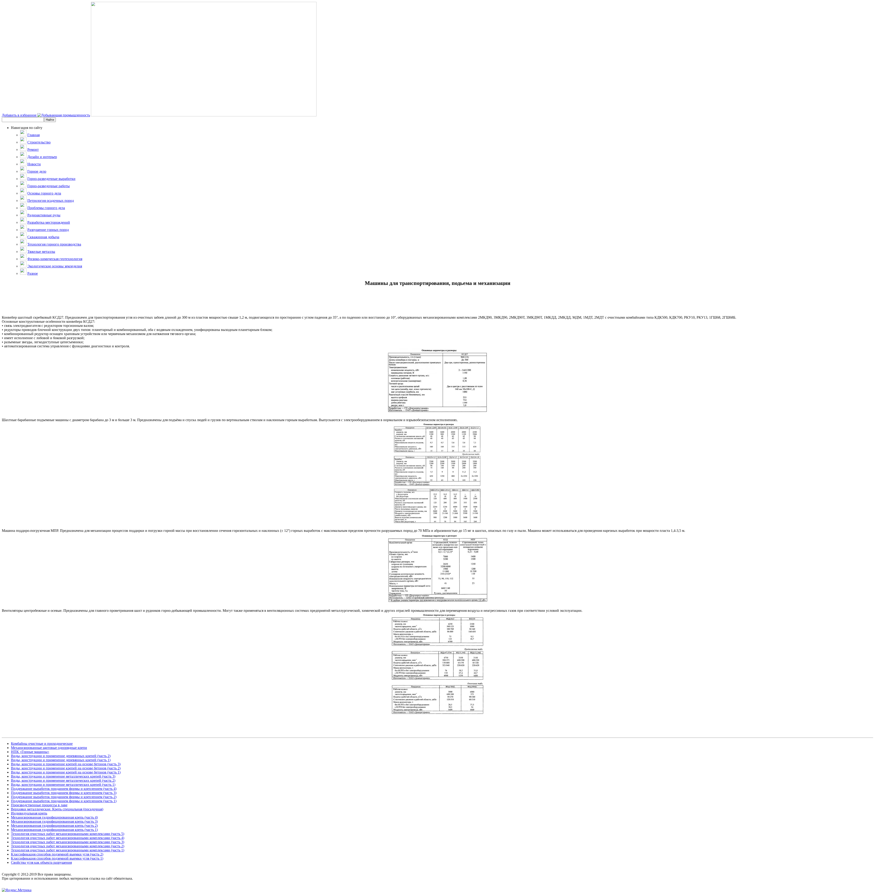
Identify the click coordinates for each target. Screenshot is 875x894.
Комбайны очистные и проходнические (42, 743)
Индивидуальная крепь (29, 813)
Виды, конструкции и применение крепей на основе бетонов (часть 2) (66, 768)
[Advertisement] (437, 305)
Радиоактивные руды (43, 215)
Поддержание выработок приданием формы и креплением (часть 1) (63, 801)
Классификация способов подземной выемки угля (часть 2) (57, 854)
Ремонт (33, 149)
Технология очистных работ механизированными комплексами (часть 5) (67, 834)
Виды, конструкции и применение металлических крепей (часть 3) (63, 776)
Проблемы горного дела (46, 208)
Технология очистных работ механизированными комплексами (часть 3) (67, 842)
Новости (34, 164)
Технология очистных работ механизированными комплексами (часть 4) (67, 838)
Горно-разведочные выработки (51, 179)
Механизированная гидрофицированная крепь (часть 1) (54, 830)
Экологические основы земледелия (54, 266)
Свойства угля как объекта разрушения (41, 862)
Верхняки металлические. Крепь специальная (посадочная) (57, 809)
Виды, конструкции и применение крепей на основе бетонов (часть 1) (66, 772)
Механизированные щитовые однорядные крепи (49, 748)
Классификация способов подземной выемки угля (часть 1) (57, 858)
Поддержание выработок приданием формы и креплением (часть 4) (63, 789)
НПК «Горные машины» (30, 752)
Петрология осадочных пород (50, 200)
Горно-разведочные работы (48, 186)
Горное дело (36, 171)
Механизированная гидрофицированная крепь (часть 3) (54, 821)
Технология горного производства (54, 244)
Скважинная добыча (43, 237)
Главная (33, 135)
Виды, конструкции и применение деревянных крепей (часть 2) (61, 756)
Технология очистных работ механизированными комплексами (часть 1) (67, 850)
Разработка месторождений (48, 222)
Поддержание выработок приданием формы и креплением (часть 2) (63, 797)
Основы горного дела (44, 193)
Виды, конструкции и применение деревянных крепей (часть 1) (61, 760)
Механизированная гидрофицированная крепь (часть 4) (54, 817)
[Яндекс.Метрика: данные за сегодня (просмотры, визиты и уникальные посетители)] (16, 890)
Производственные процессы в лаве (39, 805)
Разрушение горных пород (48, 230)
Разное (32, 273)
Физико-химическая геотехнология (54, 259)
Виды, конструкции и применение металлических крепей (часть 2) (63, 780)
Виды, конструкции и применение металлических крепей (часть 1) (63, 784)
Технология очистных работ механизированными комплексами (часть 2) (67, 846)
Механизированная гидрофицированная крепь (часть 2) (54, 825)
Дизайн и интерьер (42, 157)
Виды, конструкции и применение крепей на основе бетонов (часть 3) (66, 764)
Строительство (39, 142)
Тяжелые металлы (41, 252)
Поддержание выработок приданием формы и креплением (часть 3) (63, 793)
